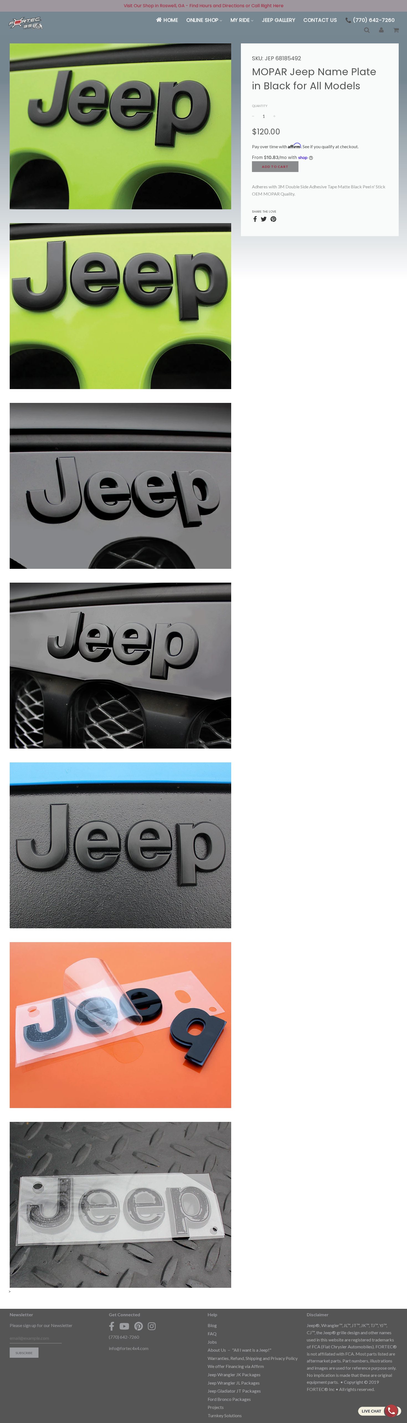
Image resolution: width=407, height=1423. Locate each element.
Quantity (259, 106)
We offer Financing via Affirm (236, 1366)
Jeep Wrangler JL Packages (234, 1382)
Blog (212, 1325)
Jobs (212, 1341)
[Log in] (381, 30)
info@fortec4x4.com (128, 1348)
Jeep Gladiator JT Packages (234, 1390)
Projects (216, 1407)
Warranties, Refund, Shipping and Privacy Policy (253, 1358)
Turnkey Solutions (225, 1415)
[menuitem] (166, 20)
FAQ (212, 1333)
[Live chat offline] (379, 1410)
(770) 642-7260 (124, 1336)
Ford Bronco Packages (229, 1399)
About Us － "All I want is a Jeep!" (239, 1349)
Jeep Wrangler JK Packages (234, 1374)
